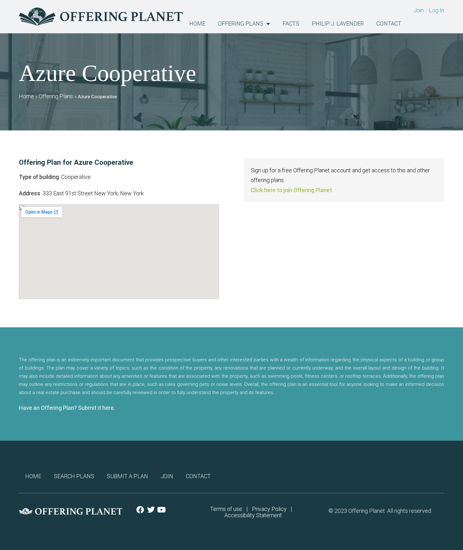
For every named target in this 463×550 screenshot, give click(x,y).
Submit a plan (127, 476)
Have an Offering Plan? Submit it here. (67, 407)
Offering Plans (240, 23)
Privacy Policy (269, 509)
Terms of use (226, 509)
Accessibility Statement (253, 515)
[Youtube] (161, 509)
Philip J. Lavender (338, 23)
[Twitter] (151, 509)
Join (167, 476)
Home (197, 23)
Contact (388, 23)
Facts (291, 23)
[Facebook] (140, 509)
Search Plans (74, 476)
